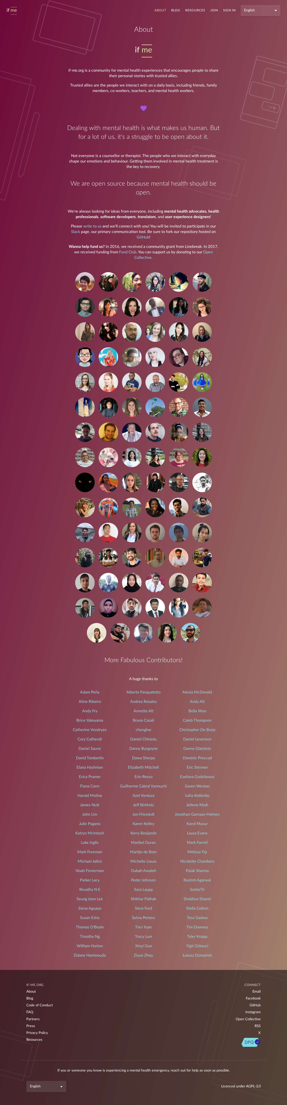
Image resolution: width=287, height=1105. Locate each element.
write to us (92, 226)
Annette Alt (143, 711)
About (160, 10)
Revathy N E (89, 890)
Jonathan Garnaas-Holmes (197, 814)
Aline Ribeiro (90, 702)
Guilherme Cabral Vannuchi (143, 786)
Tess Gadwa (197, 918)
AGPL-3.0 (253, 1086)
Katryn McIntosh (89, 833)
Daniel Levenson (197, 739)
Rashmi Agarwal (197, 880)
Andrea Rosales (143, 702)
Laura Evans (197, 833)
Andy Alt (197, 702)
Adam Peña (89, 692)
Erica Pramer (90, 777)
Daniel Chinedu (143, 739)
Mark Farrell (197, 843)
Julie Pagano (89, 824)
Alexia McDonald (197, 692)
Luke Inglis (90, 843)
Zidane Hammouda (90, 955)
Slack (75, 232)
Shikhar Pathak (143, 899)
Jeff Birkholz (143, 805)
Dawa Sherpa (143, 758)
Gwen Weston (197, 786)
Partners (33, 1019)
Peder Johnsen (143, 880)
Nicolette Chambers (197, 861)
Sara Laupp (143, 890)
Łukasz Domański (197, 955)
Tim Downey (197, 927)
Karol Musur (197, 824)
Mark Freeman (89, 852)
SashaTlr (197, 890)
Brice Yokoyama (89, 720)
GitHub (143, 237)
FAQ (29, 1012)
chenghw (143, 730)
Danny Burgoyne (143, 749)
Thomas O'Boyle (90, 927)
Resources (195, 10)
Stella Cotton (197, 908)
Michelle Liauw (143, 861)
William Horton (90, 946)
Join (214, 10)
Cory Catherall (90, 739)
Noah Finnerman (90, 871)
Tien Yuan (143, 927)
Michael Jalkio (90, 861)
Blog (175, 10)
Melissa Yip (197, 852)
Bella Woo (197, 711)
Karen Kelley (143, 824)
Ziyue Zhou (143, 955)
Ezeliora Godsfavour (197, 777)
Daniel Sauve (89, 749)
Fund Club (127, 252)
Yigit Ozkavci (197, 946)
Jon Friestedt (143, 814)
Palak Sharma (197, 871)
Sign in (229, 10)
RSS (258, 1026)
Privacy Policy (37, 1033)
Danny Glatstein (197, 749)
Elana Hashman (90, 767)
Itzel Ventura (143, 796)
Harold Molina (90, 796)
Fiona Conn (89, 786)
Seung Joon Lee (90, 899)
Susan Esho (90, 918)
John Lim (89, 814)
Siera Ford (143, 908)
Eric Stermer (197, 767)
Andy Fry (89, 711)
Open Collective (248, 1019)
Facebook (253, 998)
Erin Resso (143, 777)
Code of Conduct (39, 1005)
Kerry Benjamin (143, 833)
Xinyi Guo (143, 946)
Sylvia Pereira (143, 918)
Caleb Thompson (197, 720)
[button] (85, 282)
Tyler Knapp (197, 937)
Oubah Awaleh (143, 871)
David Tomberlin (90, 758)
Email (256, 991)
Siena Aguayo (89, 908)
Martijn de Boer (143, 852)
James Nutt (89, 805)
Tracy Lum (143, 937)
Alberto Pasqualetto (143, 692)
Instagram (253, 1012)
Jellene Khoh (197, 805)
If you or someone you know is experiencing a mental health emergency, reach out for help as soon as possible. (143, 1070)
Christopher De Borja (197, 730)
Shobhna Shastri (197, 899)
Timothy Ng (90, 937)
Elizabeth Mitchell (143, 767)
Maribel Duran (143, 843)
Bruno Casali (143, 720)
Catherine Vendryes (90, 730)
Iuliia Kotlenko (197, 796)
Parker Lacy (90, 880)
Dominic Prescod (197, 758)
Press (30, 1026)
